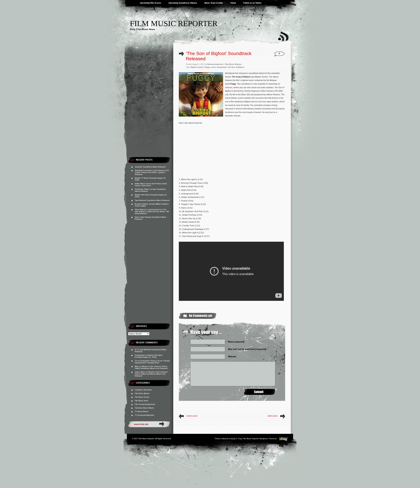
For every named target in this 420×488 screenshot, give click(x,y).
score (213, 67)
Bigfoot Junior (197, 67)
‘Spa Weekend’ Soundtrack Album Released (152, 200)
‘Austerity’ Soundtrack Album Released (150, 167)
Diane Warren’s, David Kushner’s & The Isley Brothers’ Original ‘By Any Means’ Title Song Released (152, 211)
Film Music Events (142, 397)
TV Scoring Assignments (144, 415)
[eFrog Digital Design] (283, 441)
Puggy (207, 67)
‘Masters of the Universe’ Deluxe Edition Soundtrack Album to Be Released (151, 367)
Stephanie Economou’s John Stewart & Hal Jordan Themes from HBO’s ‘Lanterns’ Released (152, 172)
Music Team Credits (213, 3)
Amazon (228, 87)
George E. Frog (235, 439)
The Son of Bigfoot (236, 67)
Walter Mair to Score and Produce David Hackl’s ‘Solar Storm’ (151, 185)
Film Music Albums (142, 393)
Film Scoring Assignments (145, 404)
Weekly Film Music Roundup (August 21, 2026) (149, 356)
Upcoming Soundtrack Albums (182, 3)
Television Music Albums (144, 408)
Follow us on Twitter (252, 3)
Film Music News (141, 401)
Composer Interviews (143, 390)
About (233, 3)
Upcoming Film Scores (150, 3)
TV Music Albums (141, 411)
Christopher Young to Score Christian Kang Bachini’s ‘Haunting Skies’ (152, 362)
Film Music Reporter (174, 23)
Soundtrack (222, 67)
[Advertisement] (150, 106)
